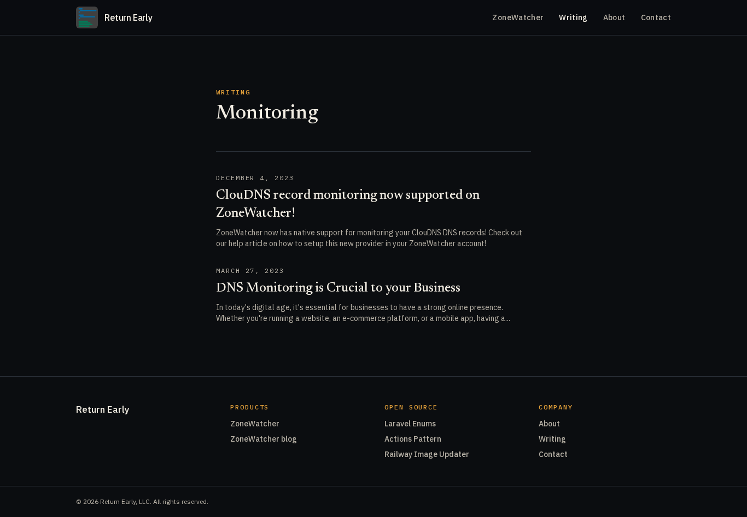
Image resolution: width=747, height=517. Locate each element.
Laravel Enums (410, 424)
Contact (656, 17)
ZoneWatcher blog (263, 439)
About (614, 17)
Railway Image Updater (426, 454)
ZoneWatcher (518, 17)
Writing (573, 17)
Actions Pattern (412, 439)
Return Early (103, 409)
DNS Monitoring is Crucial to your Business (338, 288)
